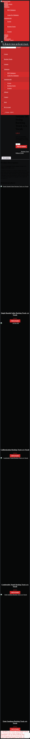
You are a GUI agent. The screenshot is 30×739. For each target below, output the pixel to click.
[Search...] (2, 49)
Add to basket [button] (15, 321)
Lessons (6, 5)
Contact (6, 36)
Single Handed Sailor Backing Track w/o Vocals (15, 314)
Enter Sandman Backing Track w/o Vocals (15, 722)
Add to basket (21, 146)
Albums (6, 35)
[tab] (6, 158)
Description (6, 158)
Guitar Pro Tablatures (13, 15)
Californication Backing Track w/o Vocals (15, 450)
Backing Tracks (8, 4)
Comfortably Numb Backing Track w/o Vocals (15, 585)
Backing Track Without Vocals (22, 152)
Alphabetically (8, 18)
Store (5, 37)
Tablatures (6, 7)
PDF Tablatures (11, 10)
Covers (6, 3)
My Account (7, 39)
